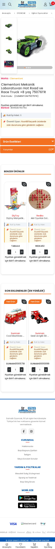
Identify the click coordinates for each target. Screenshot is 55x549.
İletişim (27, 454)
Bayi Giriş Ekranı (27, 481)
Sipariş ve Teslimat (27, 477)
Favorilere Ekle (18, 184)
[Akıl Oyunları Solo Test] (34, 199)
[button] (25, 67)
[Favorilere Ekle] (12, 301)
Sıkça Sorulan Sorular (27, 458)
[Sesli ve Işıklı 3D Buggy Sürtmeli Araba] (28, 316)
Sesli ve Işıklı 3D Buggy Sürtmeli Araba (28, 335)
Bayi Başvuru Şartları (27, 450)
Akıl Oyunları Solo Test (34, 218)
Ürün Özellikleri (12, 141)
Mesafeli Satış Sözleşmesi (27, 473)
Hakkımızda (27, 446)
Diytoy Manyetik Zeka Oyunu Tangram (10, 218)
